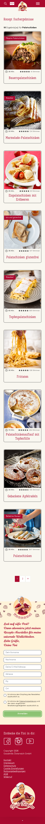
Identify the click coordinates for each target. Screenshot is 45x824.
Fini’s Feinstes (22, 6)
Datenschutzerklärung (27, 701)
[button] (22, 820)
